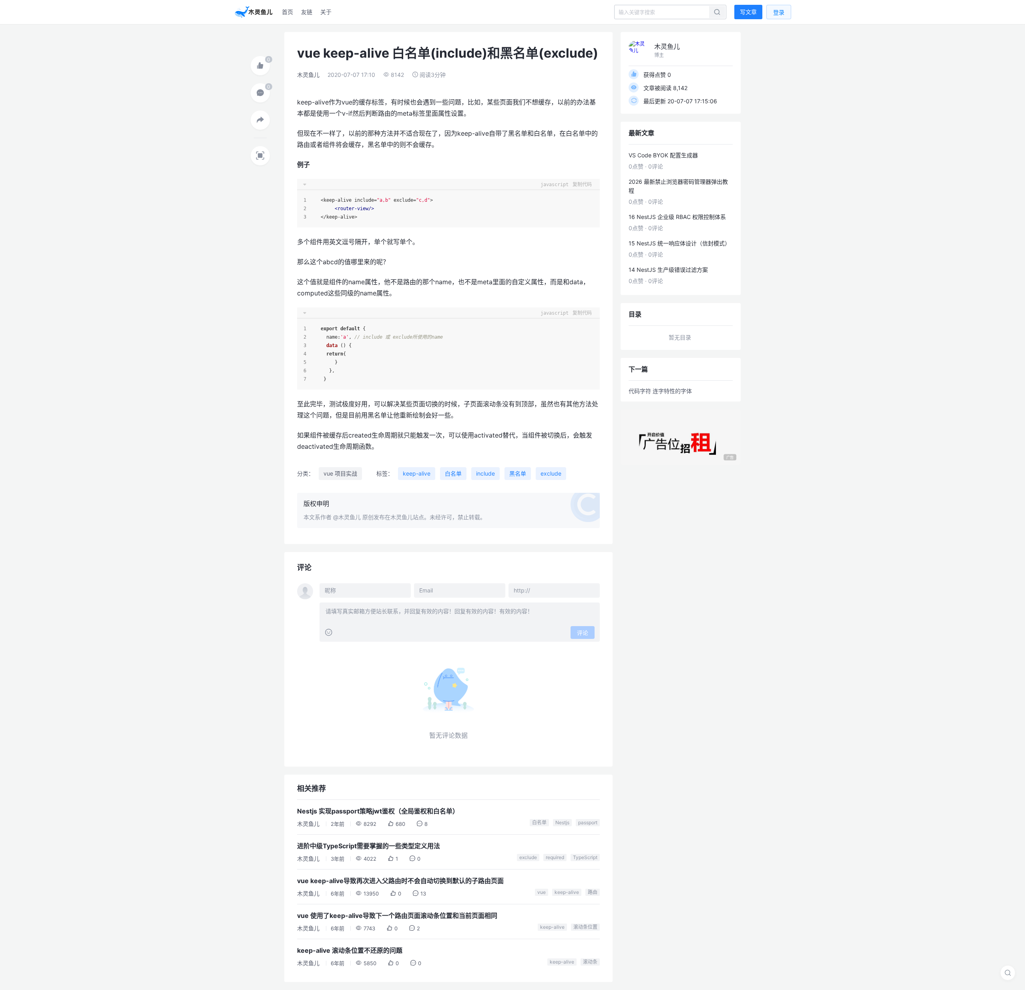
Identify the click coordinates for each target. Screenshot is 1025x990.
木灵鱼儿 (308, 74)
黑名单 (517, 473)
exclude (551, 473)
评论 (582, 632)
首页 (287, 11)
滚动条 (590, 962)
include (485, 473)
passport (587, 822)
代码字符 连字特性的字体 (660, 391)
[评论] (260, 92)
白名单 (453, 473)
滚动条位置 (585, 927)
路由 (592, 892)
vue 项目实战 (340, 473)
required (555, 857)
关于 (326, 11)
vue (541, 892)
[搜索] (1008, 973)
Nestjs (562, 822)
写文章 (748, 11)
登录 (778, 12)
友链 (306, 11)
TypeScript (585, 857)
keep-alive (416, 473)
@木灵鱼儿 (347, 517)
